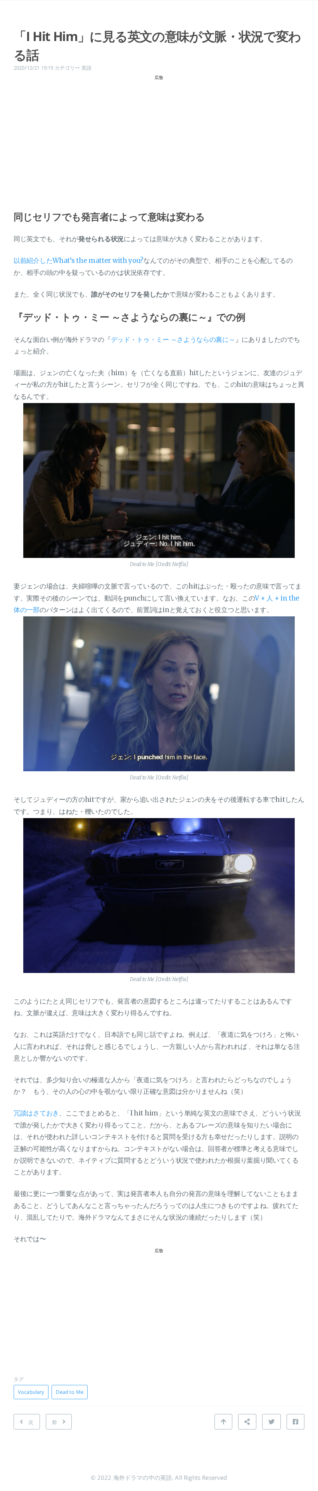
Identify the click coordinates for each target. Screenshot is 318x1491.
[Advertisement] (159, 138)
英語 (86, 67)
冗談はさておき (36, 1113)
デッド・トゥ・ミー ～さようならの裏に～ (173, 339)
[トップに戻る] (223, 1421)
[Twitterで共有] (271, 1421)
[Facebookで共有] (295, 1421)
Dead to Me (69, 1391)
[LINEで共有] (247, 1421)
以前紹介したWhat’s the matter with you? (78, 260)
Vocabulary (31, 1391)
